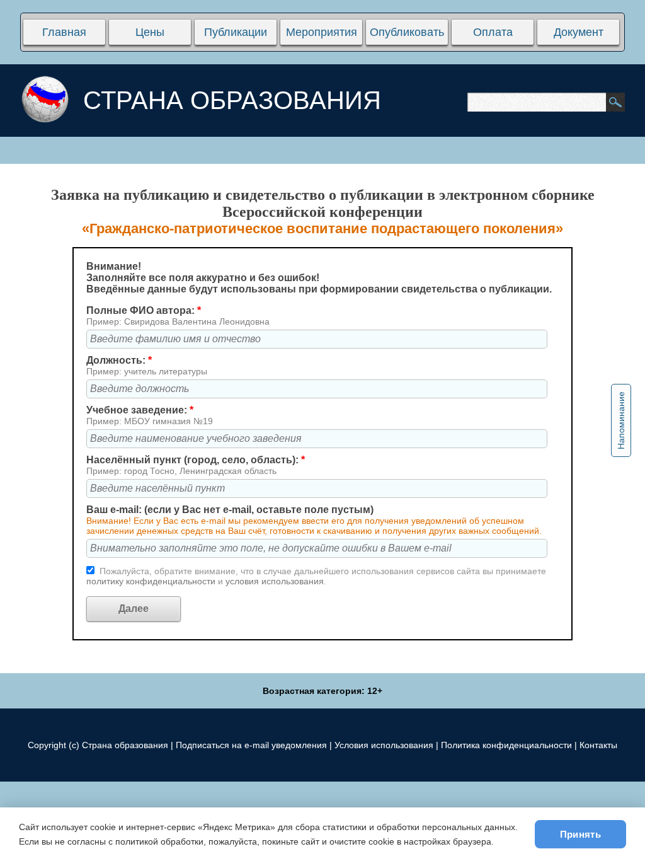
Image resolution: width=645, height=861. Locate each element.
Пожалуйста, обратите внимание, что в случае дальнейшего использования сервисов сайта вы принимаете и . (316, 576)
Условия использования (383, 745)
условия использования (274, 581)
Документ (578, 32)
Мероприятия (321, 32)
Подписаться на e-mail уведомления (251, 745)
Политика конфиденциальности (506, 745)
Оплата (493, 32)
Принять (580, 834)
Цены (149, 32)
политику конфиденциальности (152, 581)
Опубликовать (407, 32)
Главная (64, 32)
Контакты (598, 745)
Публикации (235, 32)
